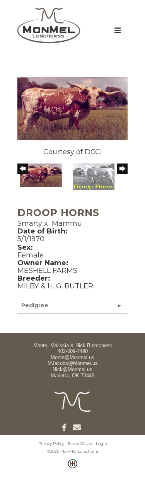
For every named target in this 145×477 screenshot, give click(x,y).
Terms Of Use (80, 443)
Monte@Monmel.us (72, 357)
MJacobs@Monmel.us (73, 363)
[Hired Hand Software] (72, 467)
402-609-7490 (73, 351)
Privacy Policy (51, 443)
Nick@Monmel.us (72, 369)
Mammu (67, 223)
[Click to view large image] (72, 108)
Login (101, 443)
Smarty (29, 223)
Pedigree (34, 305)
